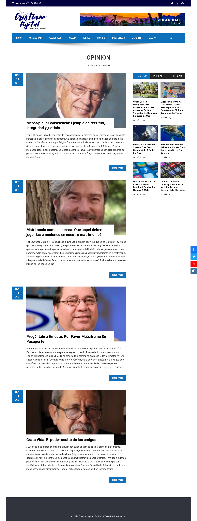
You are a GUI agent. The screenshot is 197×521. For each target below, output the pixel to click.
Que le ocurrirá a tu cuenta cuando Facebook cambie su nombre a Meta (144, 185)
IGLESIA (72, 38)
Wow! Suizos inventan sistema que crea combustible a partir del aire (144, 148)
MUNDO (101, 38)
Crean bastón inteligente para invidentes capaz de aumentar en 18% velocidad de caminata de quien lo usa (145, 109)
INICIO (19, 38)
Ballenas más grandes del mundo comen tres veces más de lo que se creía (173, 148)
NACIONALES (55, 38)
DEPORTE (136, 38)
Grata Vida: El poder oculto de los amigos (61, 440)
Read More (117, 168)
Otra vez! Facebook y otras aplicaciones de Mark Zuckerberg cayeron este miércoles (173, 185)
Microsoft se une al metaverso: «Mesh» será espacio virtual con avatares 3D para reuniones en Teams (172, 107)
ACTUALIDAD (35, 38)
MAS (151, 38)
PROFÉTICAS (118, 38)
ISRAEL (86, 38)
